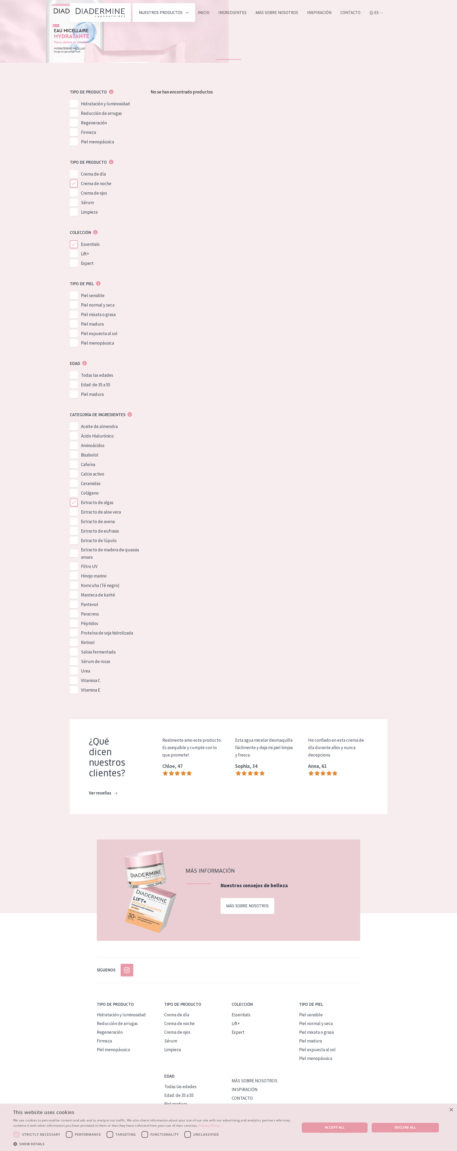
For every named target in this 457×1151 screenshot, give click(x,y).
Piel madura (92, 324)
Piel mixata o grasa (98, 314)
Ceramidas (90, 483)
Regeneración (94, 123)
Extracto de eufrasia (100, 531)
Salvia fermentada (98, 652)
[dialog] (228, 1127)
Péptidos (89, 623)
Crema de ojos (94, 193)
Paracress (90, 614)
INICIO (203, 12)
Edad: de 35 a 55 (95, 385)
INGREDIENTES (232, 12)
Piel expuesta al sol (99, 333)
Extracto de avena (98, 521)
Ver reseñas (100, 793)
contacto (350, 12)
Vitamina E (90, 690)
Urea (85, 671)
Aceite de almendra (99, 426)
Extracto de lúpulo (99, 540)
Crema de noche (96, 183)
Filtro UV (89, 566)
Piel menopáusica (97, 142)
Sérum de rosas (95, 661)
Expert (87, 263)
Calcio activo (92, 474)
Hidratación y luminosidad (105, 104)
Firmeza (88, 132)
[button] (152, 1144)
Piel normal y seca (98, 305)
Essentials (90, 244)
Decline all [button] (405, 1127)
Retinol (88, 642)
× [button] (451, 1110)
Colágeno (90, 493)
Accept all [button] (335, 1127)
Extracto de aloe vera (101, 512)
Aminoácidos (92, 445)
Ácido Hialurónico (97, 436)
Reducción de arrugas (101, 113)
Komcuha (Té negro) (100, 585)
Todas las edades (97, 375)
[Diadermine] (100, 12)
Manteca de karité (98, 595)
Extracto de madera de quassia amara (110, 553)
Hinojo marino (94, 576)
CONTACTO (242, 1098)
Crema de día (93, 174)
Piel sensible (92, 295)
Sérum (87, 202)
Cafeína (88, 464)
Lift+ (85, 254)
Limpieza (89, 212)
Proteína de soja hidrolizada (107, 633)
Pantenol (89, 604)
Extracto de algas (97, 502)
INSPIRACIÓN (319, 12)
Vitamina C (90, 680)
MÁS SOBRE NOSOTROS (276, 12)
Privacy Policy (209, 1125)
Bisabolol (89, 455)
